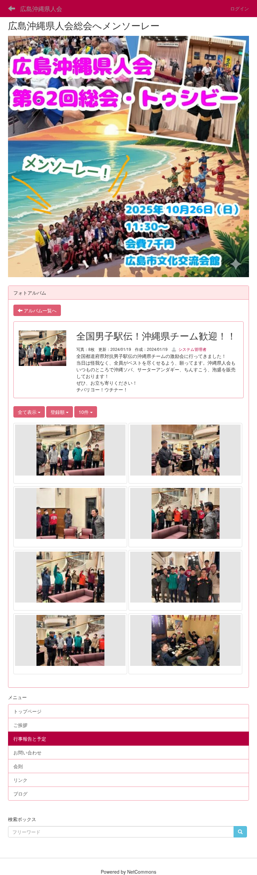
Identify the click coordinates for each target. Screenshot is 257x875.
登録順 (58, 412)
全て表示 (28, 412)
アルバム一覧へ (39, 310)
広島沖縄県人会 (41, 8)
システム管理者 (191, 349)
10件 (84, 412)
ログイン (239, 8)
